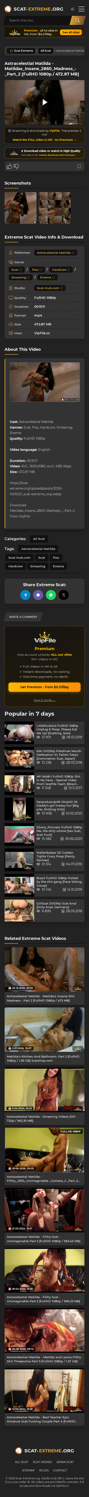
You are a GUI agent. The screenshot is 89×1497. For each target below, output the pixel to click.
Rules (44, 1470)
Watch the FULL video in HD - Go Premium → (44, 139)
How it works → (44, 700)
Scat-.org (38, 9)
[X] (64, 595)
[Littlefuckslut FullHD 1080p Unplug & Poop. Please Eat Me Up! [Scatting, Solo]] (19, 733)
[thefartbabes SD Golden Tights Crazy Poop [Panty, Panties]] (19, 859)
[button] (72, 9)
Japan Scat (65, 1462)
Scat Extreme (23, 50)
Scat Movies (42, 1462)
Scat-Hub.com (48, 288)
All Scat (46, 50)
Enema (45, 277)
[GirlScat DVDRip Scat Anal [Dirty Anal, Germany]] (19, 910)
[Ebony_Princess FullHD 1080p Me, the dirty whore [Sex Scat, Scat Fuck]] (19, 834)
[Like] (9, 166)
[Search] (77, 20)
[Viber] (38, 595)
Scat (14, 269)
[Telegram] (25, 595)
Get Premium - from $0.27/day (44, 687)
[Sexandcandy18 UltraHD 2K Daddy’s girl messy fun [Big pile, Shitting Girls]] (19, 809)
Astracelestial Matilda (54, 252)
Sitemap (28, 1470)
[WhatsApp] (51, 595)
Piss (35, 269)
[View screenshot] (21, 208)
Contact (60, 1470)
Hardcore (59, 269)
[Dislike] (16, 166)
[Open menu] (81, 9)
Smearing (18, 277)
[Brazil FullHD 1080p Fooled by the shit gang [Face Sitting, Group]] (19, 885)
